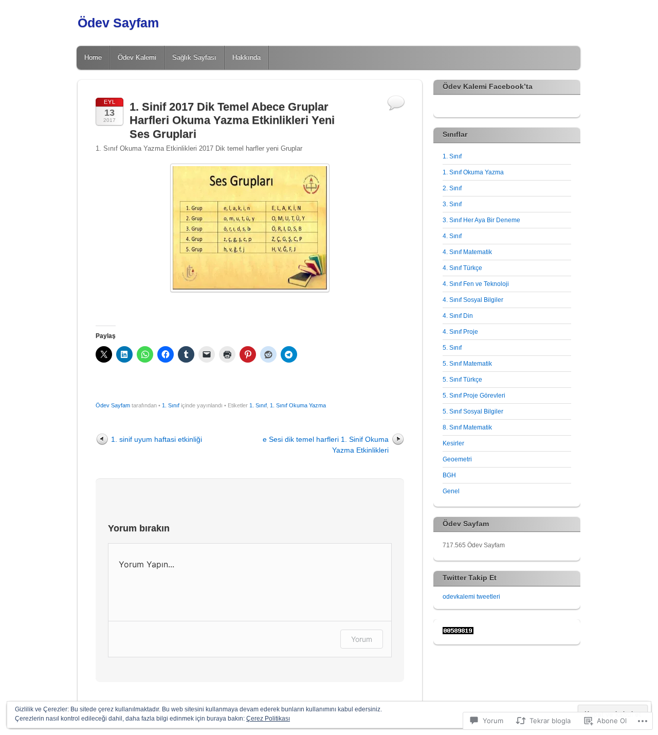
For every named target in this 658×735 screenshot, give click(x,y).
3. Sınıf (452, 204)
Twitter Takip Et (470, 577)
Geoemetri (457, 459)
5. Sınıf (452, 347)
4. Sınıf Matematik (467, 252)
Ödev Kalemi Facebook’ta (488, 86)
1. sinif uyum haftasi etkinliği (156, 439)
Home (93, 57)
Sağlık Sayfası (194, 57)
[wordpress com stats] (458, 632)
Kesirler (453, 443)
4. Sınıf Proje (460, 331)
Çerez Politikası (268, 718)
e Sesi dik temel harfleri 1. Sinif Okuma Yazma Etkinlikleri (326, 444)
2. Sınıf (452, 188)
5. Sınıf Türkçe (462, 379)
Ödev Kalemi (137, 57)
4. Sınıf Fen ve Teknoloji (476, 284)
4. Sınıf (452, 236)
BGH (449, 475)
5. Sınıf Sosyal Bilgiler (473, 411)
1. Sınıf (170, 405)
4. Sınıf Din (458, 315)
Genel (451, 491)
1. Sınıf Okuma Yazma (298, 405)
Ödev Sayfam (118, 22)
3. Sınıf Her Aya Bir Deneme (481, 220)
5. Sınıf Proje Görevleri (474, 395)
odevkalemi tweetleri (471, 596)
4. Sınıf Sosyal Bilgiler (473, 299)
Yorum (361, 639)
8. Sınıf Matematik (467, 427)
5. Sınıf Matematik (467, 363)
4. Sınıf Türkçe (462, 268)
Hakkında (246, 57)
